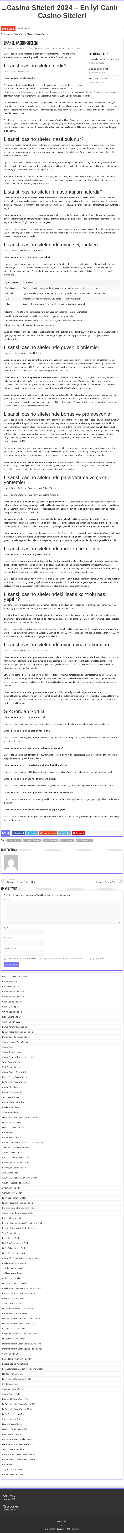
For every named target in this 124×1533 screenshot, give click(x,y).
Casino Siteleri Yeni (99, 68)
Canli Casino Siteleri (11, 1107)
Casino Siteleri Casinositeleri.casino (18, 1459)
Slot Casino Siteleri (10, 1112)
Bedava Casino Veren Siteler (15, 1364)
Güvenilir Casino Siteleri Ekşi (104, 59)
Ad (6, 928)
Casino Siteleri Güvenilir (13, 991)
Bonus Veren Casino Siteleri (14, 1077)
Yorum (7, 899)
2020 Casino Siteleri (11, 1188)
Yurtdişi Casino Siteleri (12, 1268)
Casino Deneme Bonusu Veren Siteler (19, 1057)
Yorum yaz (60, 48)
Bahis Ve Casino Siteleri (13, 1298)
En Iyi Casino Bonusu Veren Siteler (17, 1379)
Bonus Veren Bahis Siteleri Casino (17, 1439)
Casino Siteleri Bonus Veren (14, 1313)
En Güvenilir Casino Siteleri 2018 (16, 1409)
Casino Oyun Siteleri (11, 1052)
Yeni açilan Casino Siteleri (13, 1449)
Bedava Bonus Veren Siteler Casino (18, 1228)
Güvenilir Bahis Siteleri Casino (15, 1157)
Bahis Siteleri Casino (11, 1434)
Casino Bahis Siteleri (11, 1092)
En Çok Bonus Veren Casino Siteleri (18, 1308)
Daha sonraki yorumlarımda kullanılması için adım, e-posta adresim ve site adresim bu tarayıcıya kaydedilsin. (57, 958)
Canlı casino (14, 840)
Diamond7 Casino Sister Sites (15, 1399)
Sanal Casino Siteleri (11, 1303)
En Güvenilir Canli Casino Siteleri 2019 (19, 1404)
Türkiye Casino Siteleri (12, 1273)
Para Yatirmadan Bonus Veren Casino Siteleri (22, 1369)
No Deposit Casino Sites (13, 1374)
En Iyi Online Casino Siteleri (14, 1248)
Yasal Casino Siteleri (11, 1062)
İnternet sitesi (10, 948)
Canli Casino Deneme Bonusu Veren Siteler (21, 1288)
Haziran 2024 (9, 1499)
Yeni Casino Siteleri (11, 1097)
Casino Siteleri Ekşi (10, 1354)
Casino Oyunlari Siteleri (13, 1474)
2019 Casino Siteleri (11, 1384)
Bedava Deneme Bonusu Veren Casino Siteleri (23, 1223)
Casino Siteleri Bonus (12, 1137)
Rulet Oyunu (67, 840)
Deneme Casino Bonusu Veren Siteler (19, 1208)
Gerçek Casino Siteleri (12, 1193)
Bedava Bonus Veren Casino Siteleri (18, 1454)
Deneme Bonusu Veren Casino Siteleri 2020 (22, 1349)
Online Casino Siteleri (12, 1012)
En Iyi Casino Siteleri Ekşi (13, 1414)
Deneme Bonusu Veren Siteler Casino (19, 1444)
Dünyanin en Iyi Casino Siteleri (16, 1037)
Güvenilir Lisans (32, 840)
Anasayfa (7, 34)
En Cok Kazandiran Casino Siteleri (17, 1203)
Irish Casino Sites (10, 1173)
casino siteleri (62, 1521)
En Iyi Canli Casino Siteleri (14, 1283)
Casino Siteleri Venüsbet (13, 1102)
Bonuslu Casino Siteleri (12, 1218)
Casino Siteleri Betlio (11, 1394)
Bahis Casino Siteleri (11, 1002)
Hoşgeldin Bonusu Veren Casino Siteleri (20, 1333)
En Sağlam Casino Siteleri (13, 1339)
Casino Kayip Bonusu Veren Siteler (18, 1213)
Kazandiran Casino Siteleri (14, 1328)
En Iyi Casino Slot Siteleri (13, 1253)
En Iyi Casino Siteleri (11, 1122)
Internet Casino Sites (106, 881)
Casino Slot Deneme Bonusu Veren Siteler (21, 1258)
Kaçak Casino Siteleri (11, 1238)
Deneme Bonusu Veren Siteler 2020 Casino (21, 1344)
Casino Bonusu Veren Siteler (15, 1042)
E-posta (8, 938)
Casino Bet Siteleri (10, 1007)
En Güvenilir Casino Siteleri (14, 1082)
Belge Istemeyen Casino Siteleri (16, 1359)
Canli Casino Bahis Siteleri (14, 1263)
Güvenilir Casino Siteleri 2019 (15, 1183)
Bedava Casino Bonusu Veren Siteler (19, 1293)
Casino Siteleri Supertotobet (15, 1072)
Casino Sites (7, 1464)
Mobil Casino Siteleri (11, 1278)
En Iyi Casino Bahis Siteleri (14, 1198)
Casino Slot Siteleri (10, 1087)
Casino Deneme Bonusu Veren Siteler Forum (22, 1142)
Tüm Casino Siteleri (11, 1233)
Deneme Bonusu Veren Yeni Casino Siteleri (21, 1318)
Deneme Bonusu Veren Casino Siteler (19, 1323)
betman (9, 48)
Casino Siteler (8, 1047)
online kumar (50, 840)
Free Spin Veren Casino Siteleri (16, 1243)
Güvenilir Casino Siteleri (13, 1127)
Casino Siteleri (19, 34)
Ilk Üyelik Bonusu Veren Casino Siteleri (19, 1178)
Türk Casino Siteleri (11, 1067)
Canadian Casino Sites (12, 1389)
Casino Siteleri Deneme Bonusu (16, 1162)
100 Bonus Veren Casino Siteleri (16, 1147)
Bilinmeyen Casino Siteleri (14, 1168)
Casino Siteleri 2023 (11, 1022)
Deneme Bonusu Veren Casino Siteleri (19, 1117)
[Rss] (62, 1525)
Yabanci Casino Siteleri (12, 1152)
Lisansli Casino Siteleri (12, 1424)
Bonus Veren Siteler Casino (14, 1027)
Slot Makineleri (85, 840)
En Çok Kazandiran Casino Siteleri (17, 1032)
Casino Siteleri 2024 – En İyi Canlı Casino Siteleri (62, 11)
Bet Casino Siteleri (25, 28)
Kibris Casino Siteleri (11, 1017)
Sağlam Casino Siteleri (12, 1469)
